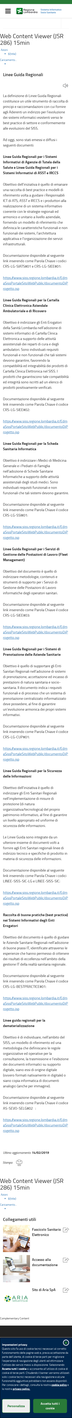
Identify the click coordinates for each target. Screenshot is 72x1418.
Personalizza (16, 1406)
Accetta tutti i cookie (50, 1405)
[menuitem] (40, 54)
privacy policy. (21, 1389)
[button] (65, 86)
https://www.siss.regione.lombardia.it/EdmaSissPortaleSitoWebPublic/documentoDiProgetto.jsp (35, 283)
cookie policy (59, 1385)
